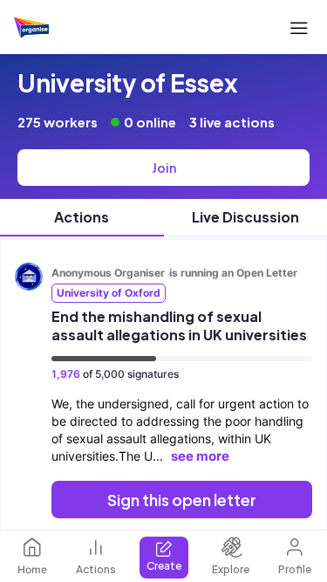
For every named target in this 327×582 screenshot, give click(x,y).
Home (32, 569)
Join (164, 167)
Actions (96, 569)
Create (163, 565)
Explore (230, 569)
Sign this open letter (181, 500)
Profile (294, 569)
